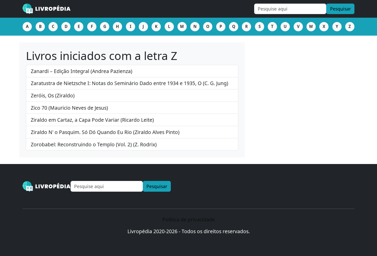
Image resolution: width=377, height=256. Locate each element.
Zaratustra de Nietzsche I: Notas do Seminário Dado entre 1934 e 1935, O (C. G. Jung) (129, 83)
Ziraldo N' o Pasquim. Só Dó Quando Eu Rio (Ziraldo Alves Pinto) (105, 132)
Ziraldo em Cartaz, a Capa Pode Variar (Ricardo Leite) (92, 119)
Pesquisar (340, 9)
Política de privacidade (188, 219)
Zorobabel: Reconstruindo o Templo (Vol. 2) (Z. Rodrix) (94, 144)
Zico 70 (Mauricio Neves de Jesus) (69, 107)
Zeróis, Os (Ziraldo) (53, 95)
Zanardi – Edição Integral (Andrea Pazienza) (81, 71)
